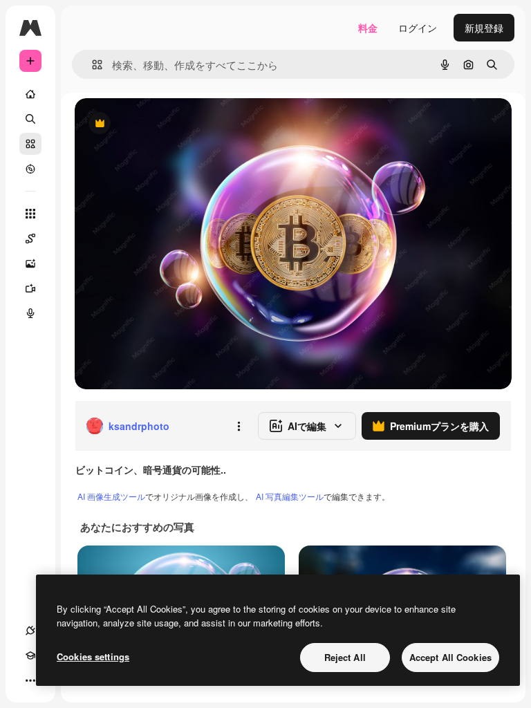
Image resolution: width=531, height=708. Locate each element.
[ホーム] (30, 94)
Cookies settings (93, 656)
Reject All (345, 657)
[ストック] (30, 144)
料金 (368, 28)
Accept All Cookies (450, 657)
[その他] (30, 680)
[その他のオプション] (238, 426)
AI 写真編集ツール (290, 496)
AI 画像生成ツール (111, 496)
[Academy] (30, 655)
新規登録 (484, 28)
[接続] (30, 631)
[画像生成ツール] (30, 263)
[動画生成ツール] (30, 288)
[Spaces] (30, 238)
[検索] (30, 119)
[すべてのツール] (30, 214)
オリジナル (170, 124)
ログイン (417, 28)
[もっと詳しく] (30, 169)
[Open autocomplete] (92, 64)
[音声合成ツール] (30, 313)
